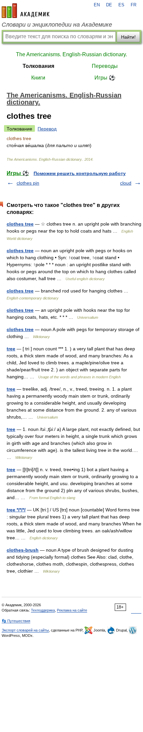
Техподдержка (43, 610)
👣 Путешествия (16, 621)
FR (133, 5)
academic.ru (26, 10)
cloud (125, 183)
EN (97, 5)
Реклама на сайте (72, 610)
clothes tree (20, 224)
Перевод (47, 128)
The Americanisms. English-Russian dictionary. (71, 54)
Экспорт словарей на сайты (25, 630)
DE (109, 5)
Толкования (38, 66)
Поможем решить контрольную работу (80, 173)
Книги (38, 78)
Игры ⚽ (104, 78)
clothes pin (28, 183)
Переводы (105, 66)
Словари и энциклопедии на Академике (57, 24)
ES (121, 5)
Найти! (128, 37)
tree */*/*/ (16, 509)
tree (11, 348)
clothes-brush (23, 550)
